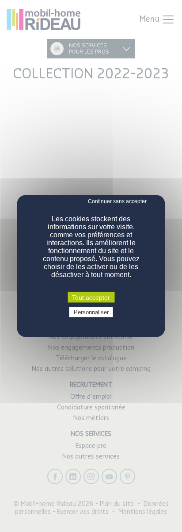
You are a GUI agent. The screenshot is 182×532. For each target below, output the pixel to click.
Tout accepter (91, 297)
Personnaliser (91, 312)
